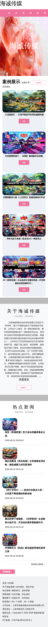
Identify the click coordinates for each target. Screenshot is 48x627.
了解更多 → (24, 387)
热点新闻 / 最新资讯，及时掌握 (16, 590)
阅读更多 (39, 82)
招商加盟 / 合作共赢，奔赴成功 (16, 594)
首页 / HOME (8, 583)
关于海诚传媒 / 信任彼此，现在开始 (18, 587)
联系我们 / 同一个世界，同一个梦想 (18, 602)
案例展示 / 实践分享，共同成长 (16, 598)
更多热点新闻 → (38, 564)
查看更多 (24, 379)
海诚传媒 (11, 3)
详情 (24, 121)
